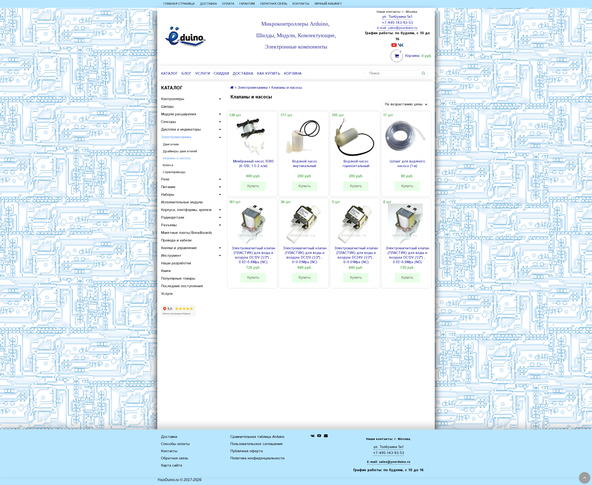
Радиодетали (172, 217)
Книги (166, 271)
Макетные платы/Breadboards (186, 232)
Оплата (228, 4)
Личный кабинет (328, 4)
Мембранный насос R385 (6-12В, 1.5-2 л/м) (253, 163)
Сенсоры (168, 122)
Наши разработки (176, 263)
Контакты (301, 4)
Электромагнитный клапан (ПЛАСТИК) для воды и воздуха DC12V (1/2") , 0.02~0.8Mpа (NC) (253, 255)
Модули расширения (178, 114)
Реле (165, 179)
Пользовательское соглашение (256, 444)
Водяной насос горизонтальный (356, 163)
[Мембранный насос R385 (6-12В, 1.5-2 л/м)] (251, 137)
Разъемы (169, 225)
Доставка (208, 4)
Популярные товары (178, 278)
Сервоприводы (174, 172)
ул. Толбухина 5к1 (397, 16)
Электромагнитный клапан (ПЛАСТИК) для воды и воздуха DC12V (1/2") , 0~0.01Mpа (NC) (305, 255)
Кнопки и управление (179, 248)
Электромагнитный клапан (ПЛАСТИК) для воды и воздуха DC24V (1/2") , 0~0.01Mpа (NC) (356, 255)
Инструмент (171, 255)
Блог (186, 73)
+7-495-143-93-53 (397, 22)
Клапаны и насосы (177, 158)
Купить (253, 186)
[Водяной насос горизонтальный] (354, 137)
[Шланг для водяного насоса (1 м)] (405, 137)
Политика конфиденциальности (257, 458)
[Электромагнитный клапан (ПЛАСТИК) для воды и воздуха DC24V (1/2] (354, 224)
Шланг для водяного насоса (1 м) (407, 163)
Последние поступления (182, 286)
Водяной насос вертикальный (304, 163)
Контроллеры (172, 99)
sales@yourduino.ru (402, 28)
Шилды (167, 106)
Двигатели (171, 144)
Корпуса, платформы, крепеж (186, 210)
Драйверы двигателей (180, 151)
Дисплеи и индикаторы (181, 129)
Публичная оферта (246, 451)
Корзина (293, 73)
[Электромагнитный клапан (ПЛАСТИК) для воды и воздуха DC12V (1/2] (251, 224)
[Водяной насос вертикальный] (302, 137)
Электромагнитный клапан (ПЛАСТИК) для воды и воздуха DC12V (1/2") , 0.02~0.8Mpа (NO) (407, 255)
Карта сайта (171, 465)
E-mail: (382, 28)
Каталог (169, 73)
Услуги (202, 73)
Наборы (167, 194)
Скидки (221, 73)
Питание (168, 187)
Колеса (168, 165)
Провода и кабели (176, 240)
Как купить (268, 73)
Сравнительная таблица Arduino (257, 436)
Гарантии (247, 4)
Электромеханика (176, 137)
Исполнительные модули (182, 202)
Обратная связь (273, 4)
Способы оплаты (175, 444)
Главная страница (179, 4)
